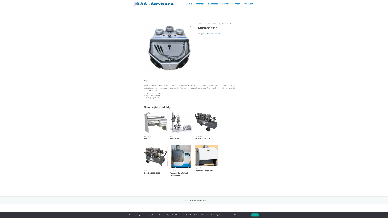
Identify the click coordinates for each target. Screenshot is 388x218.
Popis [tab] (146, 81)
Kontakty (248, 4)
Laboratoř (213, 4)
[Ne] (385, 215)
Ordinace (226, 4)
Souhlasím (255, 215)
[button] (190, 26)
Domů (189, 4)
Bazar (237, 4)
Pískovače (216, 24)
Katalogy (200, 4)
